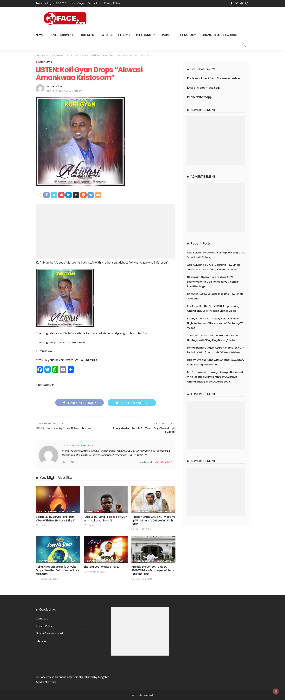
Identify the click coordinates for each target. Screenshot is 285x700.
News (39, 35)
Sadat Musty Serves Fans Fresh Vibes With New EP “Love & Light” (55, 518)
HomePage (77, 3)
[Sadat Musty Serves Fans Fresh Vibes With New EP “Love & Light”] (58, 500)
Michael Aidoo (54, 86)
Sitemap (41, 641)
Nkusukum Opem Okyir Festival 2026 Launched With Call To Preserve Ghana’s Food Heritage (212, 281)
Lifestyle (124, 35)
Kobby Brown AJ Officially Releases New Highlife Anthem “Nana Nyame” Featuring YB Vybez (215, 323)
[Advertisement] (105, 231)
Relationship (145, 35)
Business (87, 35)
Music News (45, 62)
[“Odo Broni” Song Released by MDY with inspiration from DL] (106, 500)
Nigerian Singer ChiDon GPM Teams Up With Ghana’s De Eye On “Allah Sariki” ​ (153, 520)
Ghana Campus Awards (219, 35)
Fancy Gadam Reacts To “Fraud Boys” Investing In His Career (144, 430)
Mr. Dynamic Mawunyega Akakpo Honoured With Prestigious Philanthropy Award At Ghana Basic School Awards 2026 (215, 376)
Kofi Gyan (48, 384)
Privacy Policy (112, 3)
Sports (166, 35)
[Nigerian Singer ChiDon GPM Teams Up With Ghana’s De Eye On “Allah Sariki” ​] (153, 500)
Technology (186, 35)
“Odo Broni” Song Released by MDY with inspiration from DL (105, 518)
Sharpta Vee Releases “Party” (102, 567)
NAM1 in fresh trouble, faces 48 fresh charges (63, 428)
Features (105, 35)
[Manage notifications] (276, 691)
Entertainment (62, 35)
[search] (244, 45)
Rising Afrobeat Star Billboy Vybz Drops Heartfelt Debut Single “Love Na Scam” (57, 570)
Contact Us (94, 3)
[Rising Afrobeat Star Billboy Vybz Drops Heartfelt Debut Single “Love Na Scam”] (58, 549)
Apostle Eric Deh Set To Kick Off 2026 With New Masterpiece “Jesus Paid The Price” (152, 570)
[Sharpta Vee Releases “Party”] (106, 549)
